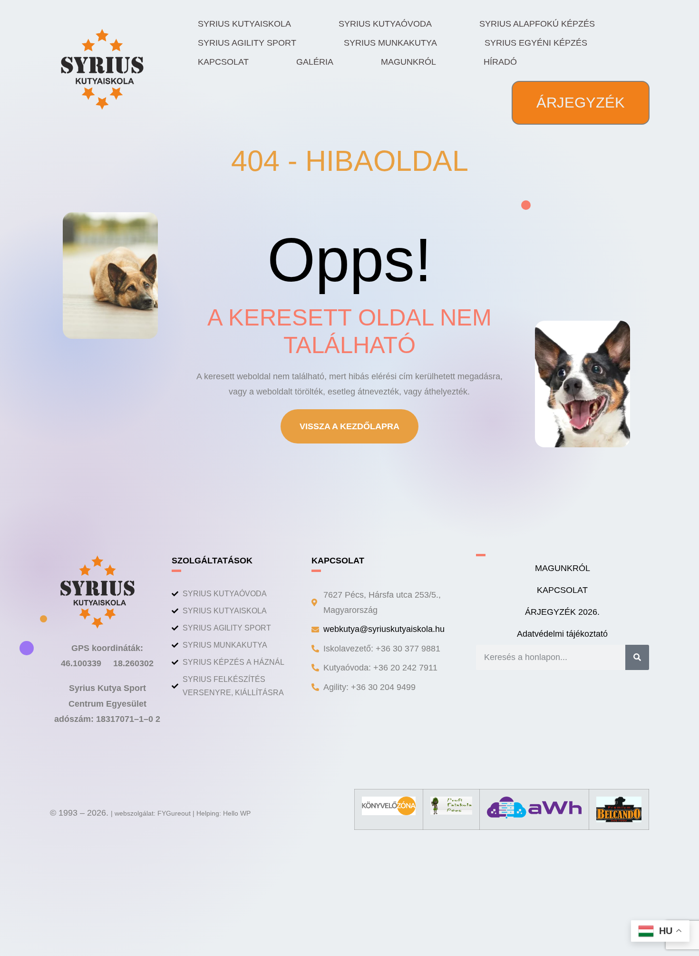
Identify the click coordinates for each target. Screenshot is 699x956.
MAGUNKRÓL (408, 62)
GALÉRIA (314, 62)
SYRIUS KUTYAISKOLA (244, 24)
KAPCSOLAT (223, 62)
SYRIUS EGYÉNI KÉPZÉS (536, 43)
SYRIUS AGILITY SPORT (247, 43)
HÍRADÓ (500, 62)
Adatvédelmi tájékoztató (562, 634)
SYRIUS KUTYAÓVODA (385, 24)
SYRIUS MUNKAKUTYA (390, 43)
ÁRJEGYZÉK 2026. (562, 612)
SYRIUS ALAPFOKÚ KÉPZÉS (537, 24)
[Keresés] (637, 657)
